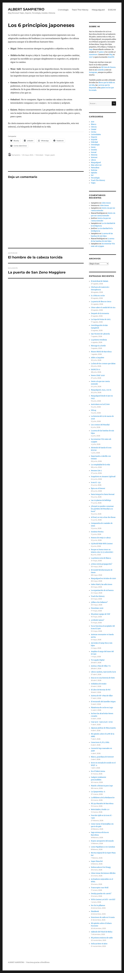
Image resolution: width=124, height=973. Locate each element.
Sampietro (16, 155)
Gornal (93, 152)
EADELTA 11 (95, 369)
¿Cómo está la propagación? (101, 564)
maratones (93, 55)
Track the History (98, 596)
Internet (94, 157)
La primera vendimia (99, 340)
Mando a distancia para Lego (102, 786)
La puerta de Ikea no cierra (101, 302)
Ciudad (93, 129)
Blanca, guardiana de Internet (102, 757)
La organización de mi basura (102, 590)
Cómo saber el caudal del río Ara (103, 307)
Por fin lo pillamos (98, 905)
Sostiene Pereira (97, 532)
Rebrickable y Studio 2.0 (100, 809)
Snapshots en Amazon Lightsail (103, 477)
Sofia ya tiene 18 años (99, 944)
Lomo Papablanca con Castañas (103, 847)
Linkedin (100, 70)
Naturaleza (95, 168)
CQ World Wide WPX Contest (102, 544)
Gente (93, 147)
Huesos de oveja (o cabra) (101, 538)
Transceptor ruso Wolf (99, 888)
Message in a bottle (98, 346)
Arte (92, 122)
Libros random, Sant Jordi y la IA (103, 672)
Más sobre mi (96, 165)
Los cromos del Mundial (100, 425)
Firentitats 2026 (97, 608)
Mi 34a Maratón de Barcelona (102, 804)
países (101, 52)
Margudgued (98, 10)
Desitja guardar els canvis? (101, 894)
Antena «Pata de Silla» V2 (101, 666)
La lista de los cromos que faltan (103, 364)
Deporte (94, 137)
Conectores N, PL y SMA (100, 742)
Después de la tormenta (100, 313)
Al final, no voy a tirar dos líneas (103, 517)
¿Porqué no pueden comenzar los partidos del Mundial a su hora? (102, 508)
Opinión (94, 173)
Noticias (94, 170)
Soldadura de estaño (98, 684)
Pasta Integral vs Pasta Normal (102, 494)
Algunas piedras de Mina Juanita (103, 728)
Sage (91, 49)
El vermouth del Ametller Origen (103, 702)
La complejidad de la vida (100, 465)
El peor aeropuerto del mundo (102, 841)
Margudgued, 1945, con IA (101, 390)
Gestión (94, 150)
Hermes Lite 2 (96, 471)
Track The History (80, 10)
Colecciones (106, 203)
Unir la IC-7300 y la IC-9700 (102, 722)
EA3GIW (112, 10)
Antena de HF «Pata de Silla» (102, 696)
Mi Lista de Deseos (108, 67)
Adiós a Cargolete (97, 358)
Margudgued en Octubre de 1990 (103, 578)
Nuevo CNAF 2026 (98, 375)
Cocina (93, 132)
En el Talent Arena (98, 771)
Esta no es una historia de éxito (103, 678)
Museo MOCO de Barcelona (101, 352)
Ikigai (47, 155)
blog (110, 55)
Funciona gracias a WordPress (38, 962)
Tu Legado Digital (97, 660)
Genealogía (95, 145)
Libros (93, 160)
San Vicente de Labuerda (100, 334)
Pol (92, 175)
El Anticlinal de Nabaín (99, 281)
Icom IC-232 (96, 482)
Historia (94, 155)
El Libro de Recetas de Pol (100, 690)
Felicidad (39, 155)
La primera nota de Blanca (101, 558)
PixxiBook (95, 911)
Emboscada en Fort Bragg (101, 867)
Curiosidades (96, 134)
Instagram (93, 72)
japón (52, 155)
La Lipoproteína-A (98, 792)
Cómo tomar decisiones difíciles (103, 873)
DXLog (93, 410)
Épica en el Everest (98, 488)
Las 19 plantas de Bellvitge (101, 500)
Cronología (63, 10)
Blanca (93, 124)
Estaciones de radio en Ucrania (103, 917)
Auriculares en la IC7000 (100, 404)
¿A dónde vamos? (97, 620)
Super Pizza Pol (97, 861)
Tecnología (95, 178)
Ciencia (94, 127)
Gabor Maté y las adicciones (101, 584)
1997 (91, 57)
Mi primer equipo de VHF (100, 614)
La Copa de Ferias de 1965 (101, 319)
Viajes (93, 183)
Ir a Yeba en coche (98, 296)
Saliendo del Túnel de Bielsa (101, 932)
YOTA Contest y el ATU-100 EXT (103, 899)
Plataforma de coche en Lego (102, 708)
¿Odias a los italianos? (99, 602)
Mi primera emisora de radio (102, 938)
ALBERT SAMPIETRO (26, 9)
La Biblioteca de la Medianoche (103, 798)
